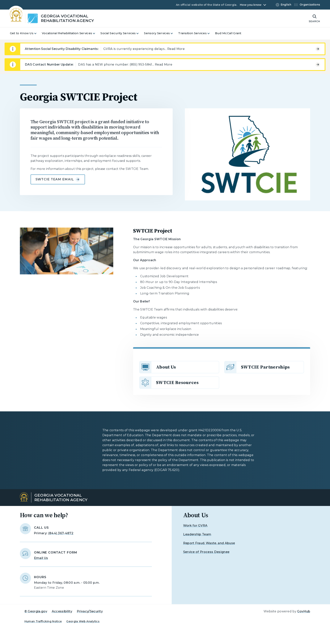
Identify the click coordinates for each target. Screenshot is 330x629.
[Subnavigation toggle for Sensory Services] (174, 33)
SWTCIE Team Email (55, 179)
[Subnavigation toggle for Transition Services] (211, 33)
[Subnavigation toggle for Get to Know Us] (37, 33)
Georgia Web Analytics (82, 621)
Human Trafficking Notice (43, 621)
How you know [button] (250, 4)
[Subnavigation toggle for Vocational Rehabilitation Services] (96, 33)
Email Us (41, 558)
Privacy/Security (90, 611)
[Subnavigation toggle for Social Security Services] (140, 33)
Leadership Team (197, 534)
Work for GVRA (195, 525)
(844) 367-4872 (60, 533)
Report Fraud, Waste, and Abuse (209, 543)
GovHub (303, 611)
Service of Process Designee (206, 552)
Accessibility (62, 611)
